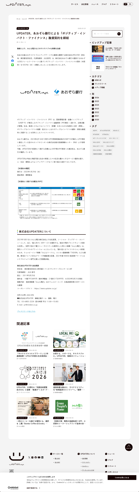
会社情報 (85, 458)
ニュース (24, 18)
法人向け (57, 462)
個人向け (57, 458)
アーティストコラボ (100, 138)
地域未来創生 (98, 154)
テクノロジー (86, 462)
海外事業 (109, 154)
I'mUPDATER (105, 130)
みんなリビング (108, 142)
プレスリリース (23, 28)
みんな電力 (108, 150)
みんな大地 (97, 150)
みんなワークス (98, 146)
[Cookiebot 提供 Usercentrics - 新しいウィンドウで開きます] (13, 488)
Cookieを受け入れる (122, 477)
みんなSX (97, 142)
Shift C (116, 130)
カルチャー (85, 466)
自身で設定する (32, 488)
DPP (95, 130)
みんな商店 (111, 146)
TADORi (96, 134)
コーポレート (22, 42)
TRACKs (106, 134)
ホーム (18, 18)
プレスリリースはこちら (26, 311)
